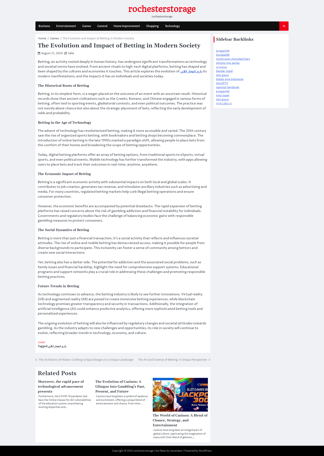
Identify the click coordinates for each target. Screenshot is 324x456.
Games (86, 26)
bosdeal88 (223, 55)
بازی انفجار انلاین (57, 346)
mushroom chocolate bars (233, 59)
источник (221, 67)
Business (44, 26)
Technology (172, 26)
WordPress (205, 450)
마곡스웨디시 (224, 103)
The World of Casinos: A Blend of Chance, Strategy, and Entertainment (180, 420)
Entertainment (66, 26)
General (102, 26)
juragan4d (222, 51)
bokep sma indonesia (229, 79)
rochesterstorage (162, 9)
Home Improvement (127, 26)
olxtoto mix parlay (228, 63)
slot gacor (222, 75)
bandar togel (224, 71)
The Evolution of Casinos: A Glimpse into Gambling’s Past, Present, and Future (120, 387)
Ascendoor (176, 450)
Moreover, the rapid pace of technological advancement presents (61, 387)
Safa (71, 53)
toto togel (222, 95)
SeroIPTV (222, 83)
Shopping (152, 26)
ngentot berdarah (227, 87)
